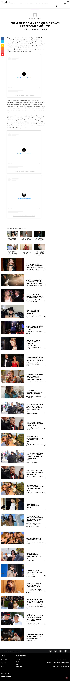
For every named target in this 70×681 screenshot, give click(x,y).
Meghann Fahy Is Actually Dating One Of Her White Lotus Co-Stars (34, 439)
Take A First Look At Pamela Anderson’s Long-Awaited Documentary (33, 342)
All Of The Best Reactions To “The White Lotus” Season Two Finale (33, 555)
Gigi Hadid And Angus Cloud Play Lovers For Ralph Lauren (34, 424)
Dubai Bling (12, 228)
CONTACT (12, 651)
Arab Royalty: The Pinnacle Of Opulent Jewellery (26, 252)
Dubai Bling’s (38, 38)
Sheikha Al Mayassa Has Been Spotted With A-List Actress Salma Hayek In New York (12, 253)
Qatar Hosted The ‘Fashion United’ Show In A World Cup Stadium (34, 265)
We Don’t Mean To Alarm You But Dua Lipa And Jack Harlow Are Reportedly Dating (34, 518)
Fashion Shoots (32, 4)
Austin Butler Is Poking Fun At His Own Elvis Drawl (34, 327)
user (65, 4)
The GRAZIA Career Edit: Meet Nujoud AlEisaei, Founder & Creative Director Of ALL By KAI (39, 253)
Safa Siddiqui (18, 228)
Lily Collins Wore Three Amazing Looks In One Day (34, 572)
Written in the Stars (44, 4)
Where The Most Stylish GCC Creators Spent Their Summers (26, 239)
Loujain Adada (10, 50)
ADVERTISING (6, 651)
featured (24, 228)
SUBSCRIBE (52, 4)
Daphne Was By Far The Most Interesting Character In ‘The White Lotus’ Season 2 (34, 377)
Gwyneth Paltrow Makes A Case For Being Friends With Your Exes (34, 296)
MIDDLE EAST (19, 666)
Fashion (13, 4)
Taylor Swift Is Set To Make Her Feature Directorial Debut (33, 585)
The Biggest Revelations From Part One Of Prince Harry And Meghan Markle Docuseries (34, 617)
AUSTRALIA (18, 659)
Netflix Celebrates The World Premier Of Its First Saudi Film (34, 636)
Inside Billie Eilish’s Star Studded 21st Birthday (33, 312)
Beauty (19, 4)
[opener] (68, 2)
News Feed (6, 4)
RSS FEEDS (18, 651)
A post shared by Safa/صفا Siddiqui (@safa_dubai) (24, 95)
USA (17, 664)
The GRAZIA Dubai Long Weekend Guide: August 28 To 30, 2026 (39, 239)
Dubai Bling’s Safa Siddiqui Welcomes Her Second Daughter (34, 392)
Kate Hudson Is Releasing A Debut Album (32, 505)
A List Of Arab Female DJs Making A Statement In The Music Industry (34, 281)
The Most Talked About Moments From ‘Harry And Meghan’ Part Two (34, 359)
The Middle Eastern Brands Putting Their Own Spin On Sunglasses (12, 240)
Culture (24, 4)
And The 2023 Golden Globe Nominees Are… (34, 539)
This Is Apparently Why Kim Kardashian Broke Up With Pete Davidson (34, 601)
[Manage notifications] (67, 678)
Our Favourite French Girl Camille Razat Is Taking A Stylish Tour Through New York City (34, 408)
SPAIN (17, 662)
